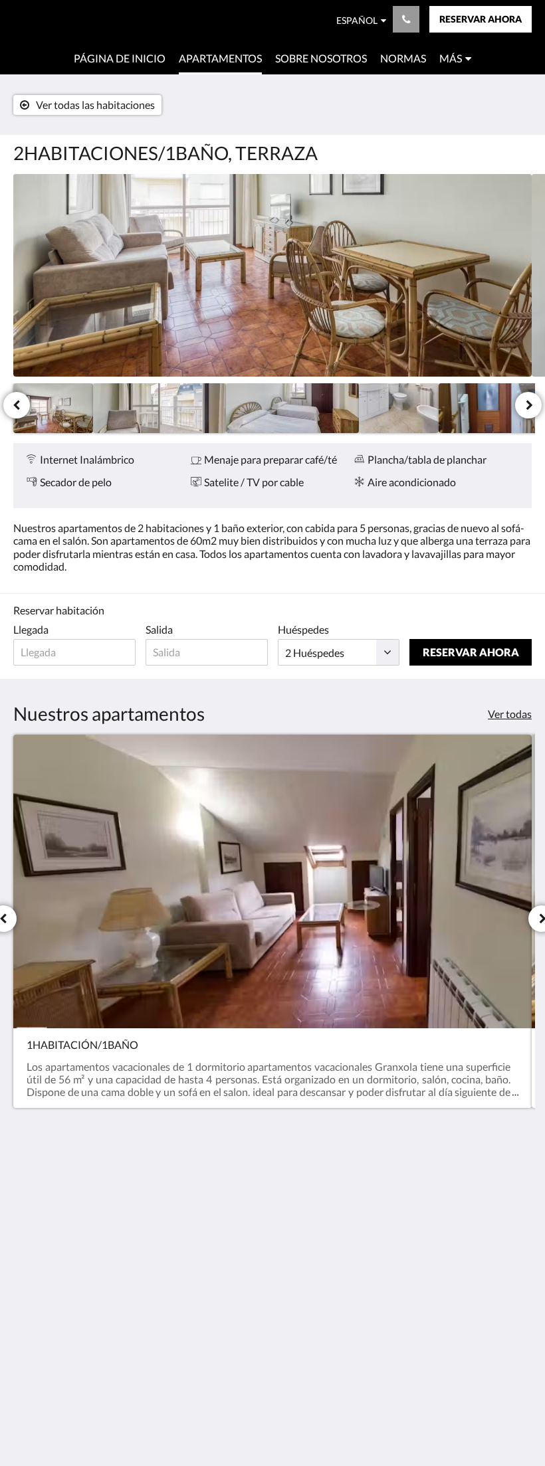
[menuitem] (119, 58)
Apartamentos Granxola (84, 20)
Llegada (31, 629)
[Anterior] (16, 405)
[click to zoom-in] (272, 275)
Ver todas (510, 713)
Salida (159, 629)
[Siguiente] (528, 405)
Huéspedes (303, 629)
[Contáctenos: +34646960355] (406, 19)
